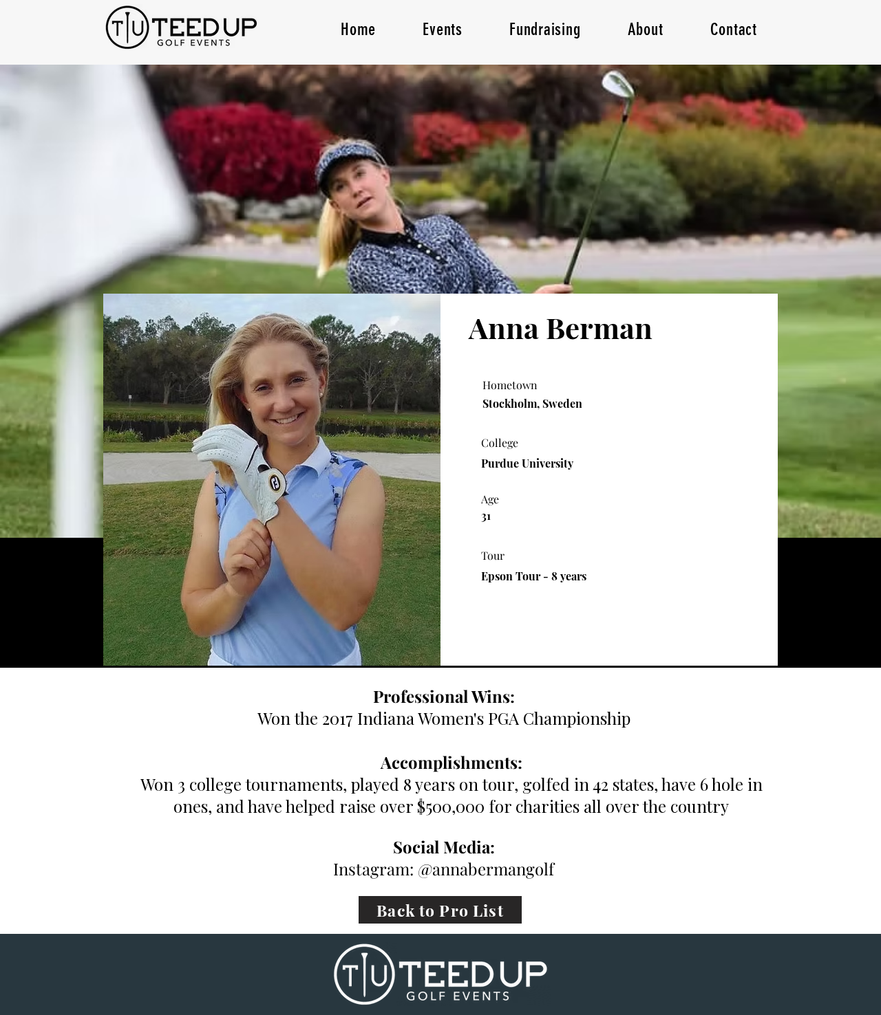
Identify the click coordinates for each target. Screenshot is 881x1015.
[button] (442, 29)
